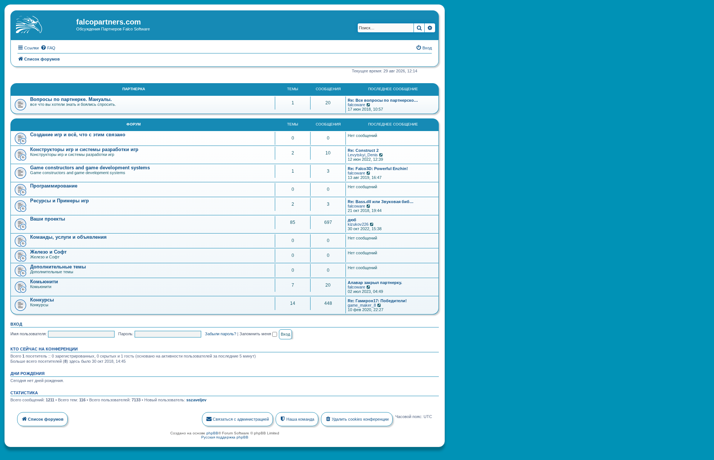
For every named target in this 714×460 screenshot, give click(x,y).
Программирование (53, 186)
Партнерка (133, 89)
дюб (352, 220)
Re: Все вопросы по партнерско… (383, 100)
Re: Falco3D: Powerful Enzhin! (378, 168)
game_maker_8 (362, 305)
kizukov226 (358, 224)
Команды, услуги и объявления (68, 237)
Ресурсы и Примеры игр (59, 200)
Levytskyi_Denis (363, 155)
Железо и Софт (48, 252)
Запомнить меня (255, 334)
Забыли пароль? (220, 334)
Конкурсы (42, 300)
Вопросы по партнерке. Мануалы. (71, 99)
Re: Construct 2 (363, 150)
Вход (16, 324)
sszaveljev (196, 400)
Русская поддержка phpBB (224, 437)
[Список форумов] (44, 24)
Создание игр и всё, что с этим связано (77, 134)
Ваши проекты (47, 219)
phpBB (212, 433)
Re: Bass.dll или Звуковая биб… (381, 201)
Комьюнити (44, 281)
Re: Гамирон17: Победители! (377, 300)
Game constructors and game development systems (90, 167)
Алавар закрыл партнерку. (375, 282)
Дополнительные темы (58, 267)
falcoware (356, 104)
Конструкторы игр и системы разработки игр (84, 149)
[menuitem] (48, 47)
